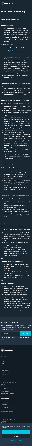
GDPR (2, 363)
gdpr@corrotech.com (15, 51)
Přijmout (16, 432)
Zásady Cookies (10, 444)
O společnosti (4, 359)
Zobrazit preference (16, 440)
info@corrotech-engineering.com (8, 393)
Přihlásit (25, 333)
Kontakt (3, 361)
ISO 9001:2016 (4, 370)
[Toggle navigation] (29, 3)
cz (23, 3)
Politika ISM (4, 368)
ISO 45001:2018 (5, 374)
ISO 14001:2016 (5, 372)
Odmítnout (16, 436)
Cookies (3, 365)
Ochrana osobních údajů (19, 444)
